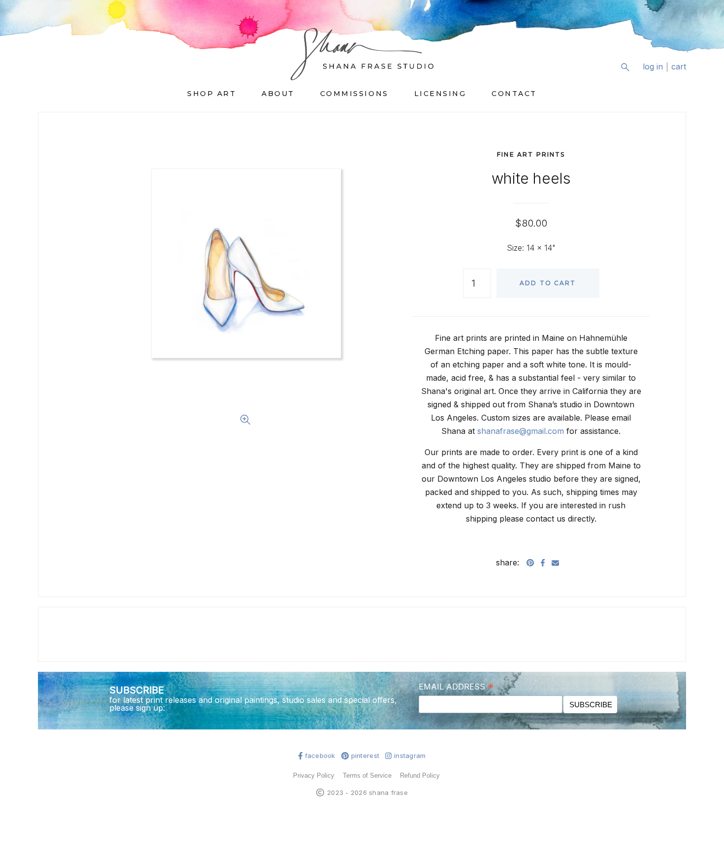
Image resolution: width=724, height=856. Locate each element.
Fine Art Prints (531, 154)
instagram (410, 756)
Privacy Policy (313, 775)
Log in (653, 66)
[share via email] (555, 562)
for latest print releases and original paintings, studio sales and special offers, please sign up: (253, 704)
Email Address (456, 686)
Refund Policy (420, 775)
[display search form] (625, 67)
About (278, 93)
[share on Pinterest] (530, 562)
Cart (678, 66)
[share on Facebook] (543, 562)
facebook (320, 755)
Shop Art (211, 93)
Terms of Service (367, 775)
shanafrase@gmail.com (520, 431)
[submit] (680, 74)
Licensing (440, 93)
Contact (514, 93)
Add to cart (548, 283)
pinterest (365, 755)
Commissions (354, 93)
